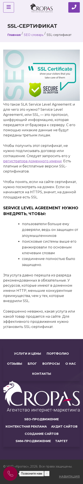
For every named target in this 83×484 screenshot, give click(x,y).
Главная (14, 35)
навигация (69, 476)
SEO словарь (33, 35)
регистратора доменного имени (32, 161)
